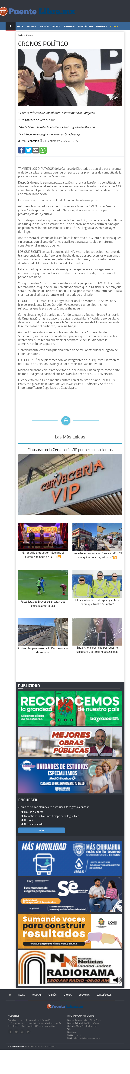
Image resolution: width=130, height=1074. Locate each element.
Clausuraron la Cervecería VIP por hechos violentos (70, 449)
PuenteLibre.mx (17, 1046)
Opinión (44, 26)
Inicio (20, 35)
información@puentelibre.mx (83, 1037)
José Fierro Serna (83, 1023)
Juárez (74, 1034)
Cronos (56, 26)
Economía (69, 26)
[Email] (35, 149)
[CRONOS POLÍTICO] (21, 149)
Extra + (114, 26)
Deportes (101, 26)
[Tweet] (28, 149)
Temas (10, 34)
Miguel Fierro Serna (84, 1020)
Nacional (32, 26)
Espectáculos (85, 26)
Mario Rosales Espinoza (82, 1026)
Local (20, 26)
